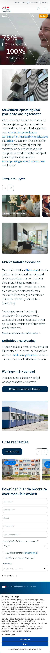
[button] (25, 389)
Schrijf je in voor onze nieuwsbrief (19, 558)
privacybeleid (31, 552)
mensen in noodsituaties (33, 136)
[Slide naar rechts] (11, 188)
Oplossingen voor (18, 586)
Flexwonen (32, 270)
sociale (9, 140)
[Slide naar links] (5, 188)
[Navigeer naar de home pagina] (6, 9)
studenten (14, 132)
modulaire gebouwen (25, 355)
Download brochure (9, 576)
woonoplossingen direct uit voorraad (23, 161)
